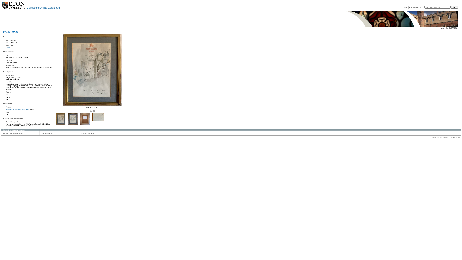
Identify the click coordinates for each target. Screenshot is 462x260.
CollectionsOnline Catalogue (43, 7)
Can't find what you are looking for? (14, 133)
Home (405, 7)
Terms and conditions (87, 133)
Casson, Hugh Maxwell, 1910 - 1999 (17, 109)
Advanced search (415, 7)
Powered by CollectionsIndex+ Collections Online (446, 137)
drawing (8, 47)
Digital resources (47, 133)
